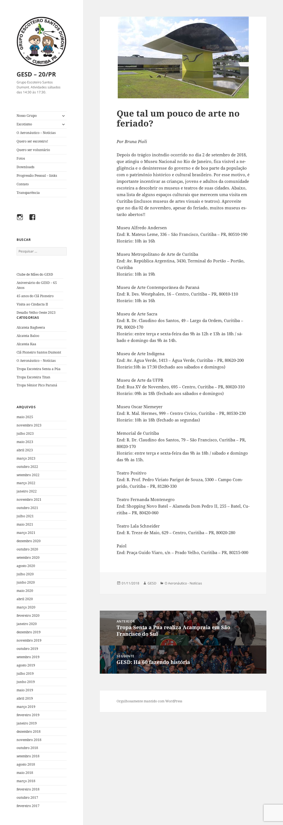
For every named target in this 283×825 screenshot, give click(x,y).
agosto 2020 (26, 565)
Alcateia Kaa (26, 344)
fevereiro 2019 (28, 715)
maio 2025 (25, 417)
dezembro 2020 (29, 541)
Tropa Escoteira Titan (33, 377)
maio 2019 (25, 690)
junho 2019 (26, 681)
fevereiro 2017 (28, 805)
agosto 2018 (26, 764)
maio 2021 (25, 524)
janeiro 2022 (27, 491)
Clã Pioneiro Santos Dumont (39, 352)
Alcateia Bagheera (31, 327)
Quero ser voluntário (33, 149)
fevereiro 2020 (28, 615)
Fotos (21, 158)
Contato (23, 184)
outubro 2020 (27, 549)
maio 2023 (25, 441)
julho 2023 (25, 433)
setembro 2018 (28, 756)
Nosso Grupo (27, 115)
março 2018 (26, 781)
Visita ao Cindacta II (32, 304)
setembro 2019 (28, 657)
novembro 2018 (29, 739)
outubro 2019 (27, 648)
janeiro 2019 (27, 723)
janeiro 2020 (27, 623)
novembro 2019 (29, 640)
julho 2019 (25, 673)
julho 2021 (25, 516)
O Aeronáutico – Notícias (36, 132)
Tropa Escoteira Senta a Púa (39, 369)
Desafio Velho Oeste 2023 (36, 312)
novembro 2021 (29, 499)
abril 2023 (25, 450)
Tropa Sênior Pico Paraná (37, 385)
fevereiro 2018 (28, 789)
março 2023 (26, 458)
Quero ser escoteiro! (32, 141)
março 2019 (26, 706)
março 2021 (26, 532)
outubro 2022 (27, 466)
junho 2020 (26, 582)
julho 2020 (25, 574)
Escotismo (24, 124)
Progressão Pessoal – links (37, 175)
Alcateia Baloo (28, 335)
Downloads (25, 167)
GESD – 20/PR (36, 74)
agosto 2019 (26, 665)
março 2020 (26, 607)
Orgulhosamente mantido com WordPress (149, 701)
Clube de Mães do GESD (35, 274)
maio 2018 (25, 772)
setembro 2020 (28, 557)
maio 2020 (25, 590)
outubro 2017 (27, 797)
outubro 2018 (27, 747)
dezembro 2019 (29, 632)
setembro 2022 (28, 475)
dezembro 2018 (29, 731)
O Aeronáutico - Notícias (183, 583)
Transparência (28, 192)
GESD (152, 583)
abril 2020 (25, 599)
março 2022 (26, 483)
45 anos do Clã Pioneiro (35, 296)
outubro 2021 (27, 507)
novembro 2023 (29, 425)
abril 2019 (25, 698)
